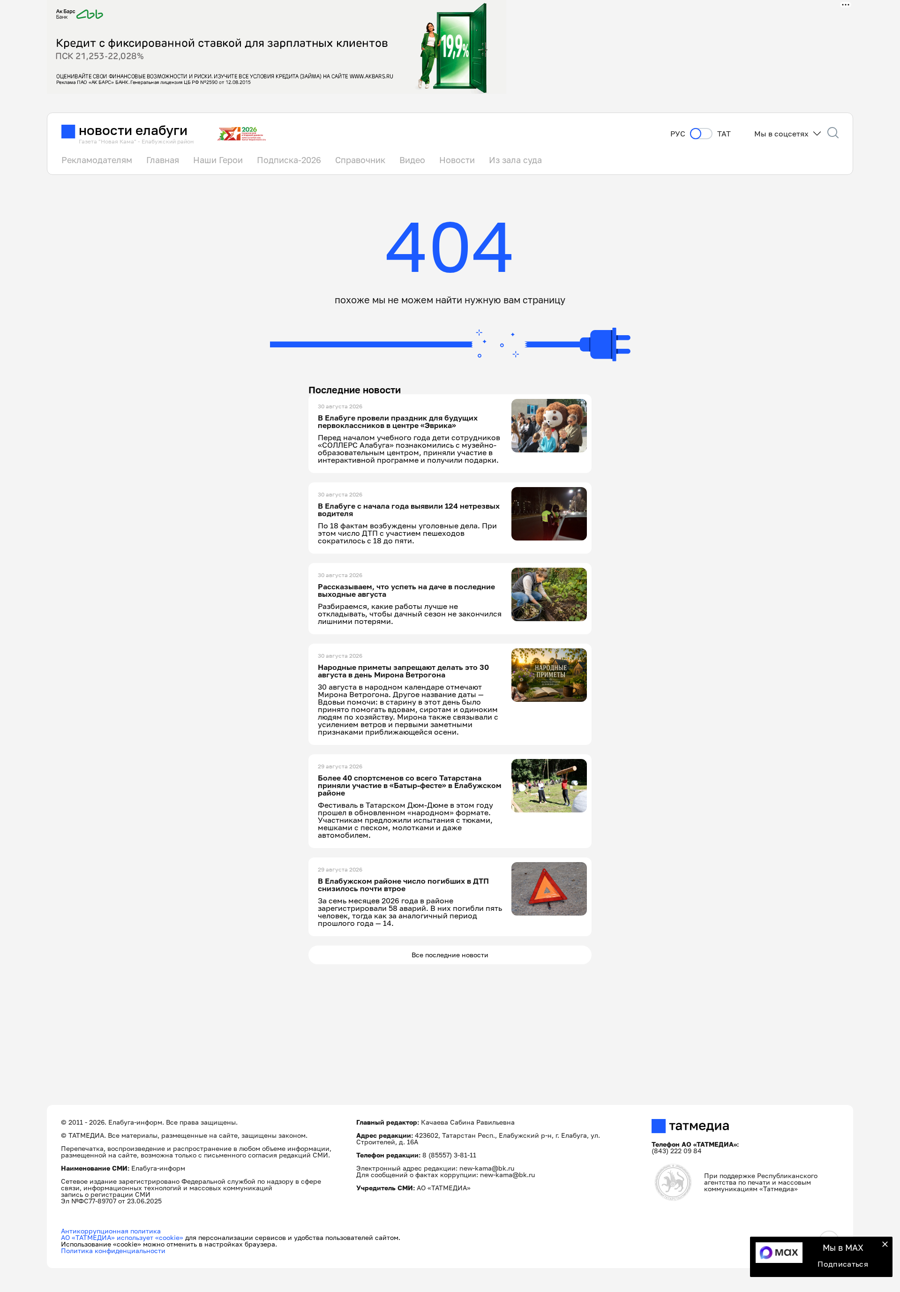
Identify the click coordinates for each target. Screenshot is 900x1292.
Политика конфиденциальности (113, 1250)
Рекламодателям (96, 160)
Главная (162, 160)
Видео (412, 160)
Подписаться (843, 1264)
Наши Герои (218, 160)
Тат (724, 133)
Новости (457, 160)
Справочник (360, 160)
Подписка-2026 (289, 160)
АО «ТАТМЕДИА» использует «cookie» (122, 1237)
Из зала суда (515, 160)
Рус (677, 133)
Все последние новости (450, 955)
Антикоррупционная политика (111, 1231)
